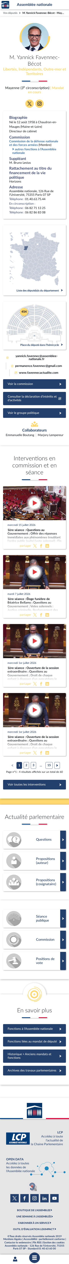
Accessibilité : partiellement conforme (44, 1239)
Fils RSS (37, 1242)
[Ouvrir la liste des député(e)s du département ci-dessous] (34, 260)
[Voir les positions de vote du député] (34, 961)
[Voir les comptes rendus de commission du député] (34, 940)
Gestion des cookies (54, 1242)
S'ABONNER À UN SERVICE (33, 1223)
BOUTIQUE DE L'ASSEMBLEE (33, 1210)
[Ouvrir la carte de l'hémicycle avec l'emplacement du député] (34, 326)
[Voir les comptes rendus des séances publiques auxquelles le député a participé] (34, 918)
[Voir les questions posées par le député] (34, 840)
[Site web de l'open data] (34, 1165)
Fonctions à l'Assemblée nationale (34, 1028)
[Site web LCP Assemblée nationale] (34, 1138)
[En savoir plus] (34, 861)
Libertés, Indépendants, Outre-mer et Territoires (34, 71)
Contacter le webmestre (17, 1242)
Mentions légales (12, 1239)
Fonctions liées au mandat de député (34, 1041)
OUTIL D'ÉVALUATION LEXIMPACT (33, 1229)
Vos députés (10, 13)
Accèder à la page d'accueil (5, 5)
